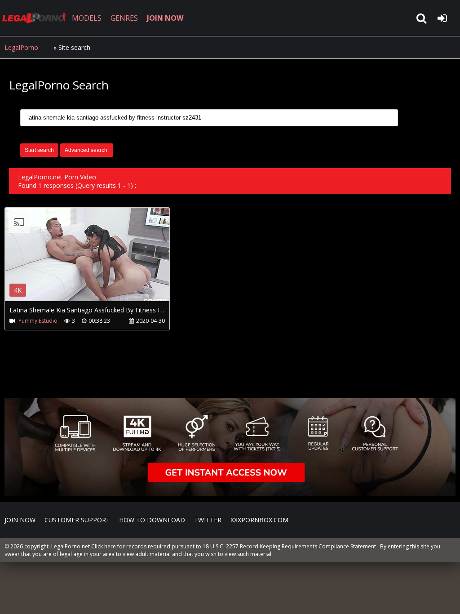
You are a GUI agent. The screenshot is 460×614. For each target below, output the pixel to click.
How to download (152, 520)
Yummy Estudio (38, 321)
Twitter (207, 520)
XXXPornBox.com (259, 520)
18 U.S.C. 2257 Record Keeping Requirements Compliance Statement (289, 546)
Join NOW (19, 520)
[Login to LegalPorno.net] (442, 18)
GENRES (124, 18)
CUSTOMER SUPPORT (77, 520)
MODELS (87, 18)
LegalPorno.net (36, 18)
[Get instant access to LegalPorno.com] (230, 493)
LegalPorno (21, 47)
